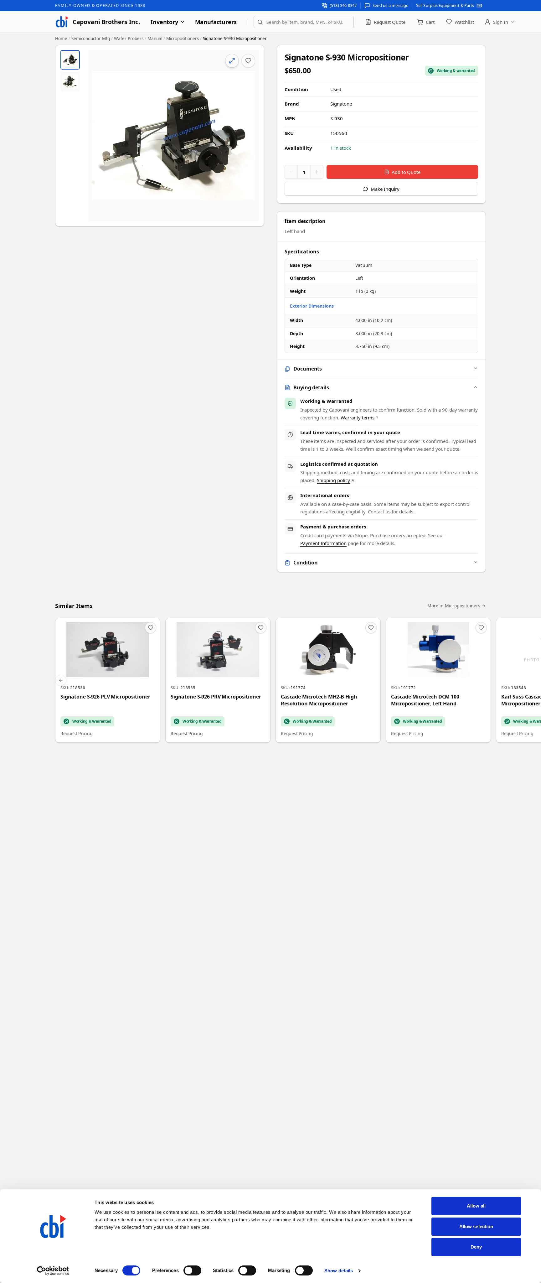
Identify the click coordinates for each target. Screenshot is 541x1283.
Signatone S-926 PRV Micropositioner (216, 696)
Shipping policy (333, 480)
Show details (338, 1270)
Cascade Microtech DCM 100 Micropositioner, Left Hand (425, 700)
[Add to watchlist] (248, 61)
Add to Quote (406, 172)
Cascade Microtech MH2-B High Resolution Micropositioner (319, 700)
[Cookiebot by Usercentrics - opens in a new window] (53, 1270)
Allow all (476, 1205)
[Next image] (249, 135)
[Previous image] (98, 135)
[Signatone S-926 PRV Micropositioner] (218, 680)
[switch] (192, 1270)
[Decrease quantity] (291, 172)
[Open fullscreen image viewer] (173, 135)
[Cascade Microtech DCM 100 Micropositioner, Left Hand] (438, 680)
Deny (476, 1246)
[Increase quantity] (317, 172)
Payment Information (323, 543)
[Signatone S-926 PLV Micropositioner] (107, 680)
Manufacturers (216, 22)
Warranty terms (357, 417)
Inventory (164, 22)
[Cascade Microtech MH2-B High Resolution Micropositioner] (328, 680)
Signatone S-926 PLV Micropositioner (105, 696)
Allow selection (476, 1226)
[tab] (70, 60)
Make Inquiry (385, 189)
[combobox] (304, 22)
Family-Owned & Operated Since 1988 (100, 5)
